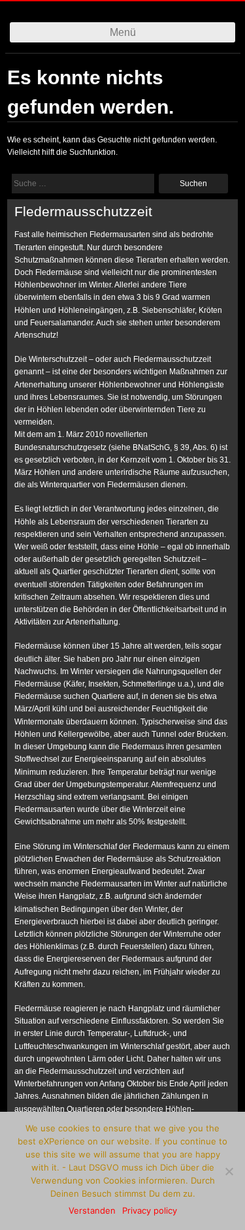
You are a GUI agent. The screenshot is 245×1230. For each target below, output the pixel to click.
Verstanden (92, 1210)
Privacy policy (149, 1210)
